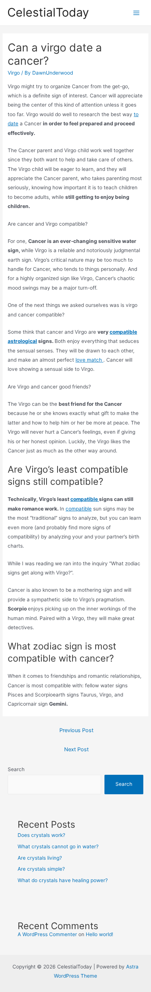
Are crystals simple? (41, 869)
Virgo (14, 73)
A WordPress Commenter (47, 934)
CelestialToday (48, 12)
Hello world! (99, 934)
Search (16, 769)
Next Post (76, 749)
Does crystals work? (41, 835)
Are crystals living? (40, 858)
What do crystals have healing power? (63, 880)
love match (89, 360)
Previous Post (76, 730)
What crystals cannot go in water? (58, 846)
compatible (84, 499)
